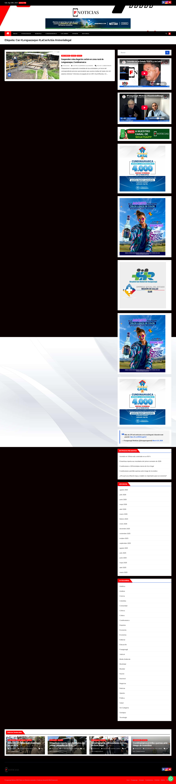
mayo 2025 (123, 562)
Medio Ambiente (66, 55)
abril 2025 (123, 567)
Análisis (122, 591)
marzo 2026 (123, 514)
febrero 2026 (124, 519)
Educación (123, 644)
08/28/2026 (54, 748)
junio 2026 (123, 499)
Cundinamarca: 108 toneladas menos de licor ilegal (137, 466)
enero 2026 (123, 524)
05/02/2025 (66, 65)
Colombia (64, 33)
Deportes (123, 625)
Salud (121, 703)
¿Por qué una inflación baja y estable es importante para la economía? (143, 476)
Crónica (122, 610)
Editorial (85, 33)
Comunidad (123, 606)
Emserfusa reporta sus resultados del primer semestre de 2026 (140, 461)
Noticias (73, 55)
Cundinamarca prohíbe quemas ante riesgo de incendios (138, 471)
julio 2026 (123, 494)
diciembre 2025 (125, 528)
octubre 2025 (124, 538)
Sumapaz (38, 33)
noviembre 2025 (125, 533)
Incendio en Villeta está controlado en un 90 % (135, 456)
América (122, 586)
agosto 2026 (124, 490)
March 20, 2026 (157, 440)
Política (79, 55)
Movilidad (123, 664)
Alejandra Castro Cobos (28, 748)
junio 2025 (123, 558)
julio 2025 (123, 553)
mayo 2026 (123, 504)
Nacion (122, 674)
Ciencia (122, 596)
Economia (123, 635)
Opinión (75, 33)
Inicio (15, 33)
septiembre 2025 (125, 543)
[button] (166, 33)
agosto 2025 (124, 548)
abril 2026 (123, 509)
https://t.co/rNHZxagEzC (138, 437)
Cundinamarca (51, 33)
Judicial (122, 654)
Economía (123, 630)
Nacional (123, 678)
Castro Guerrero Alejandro (83, 65)
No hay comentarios (104, 65)
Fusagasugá (26, 33)
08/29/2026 (13, 748)
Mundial (122, 669)
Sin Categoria (124, 708)
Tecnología (123, 717)
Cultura (122, 615)
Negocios (123, 683)
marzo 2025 (123, 572)
